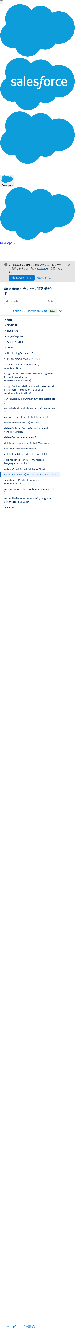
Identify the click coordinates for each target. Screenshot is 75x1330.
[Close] (69, 264)
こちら (42, 268)
